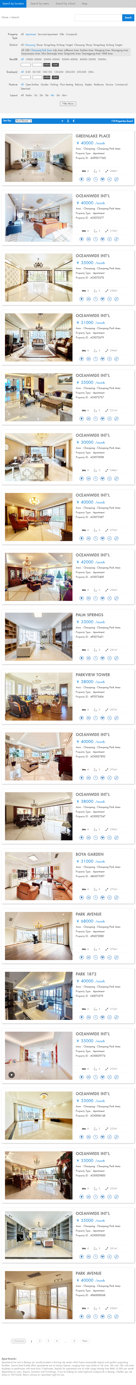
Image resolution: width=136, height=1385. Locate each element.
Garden (44, 84)
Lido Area (58, 50)
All (22, 34)
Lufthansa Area (71, 50)
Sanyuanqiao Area (30, 53)
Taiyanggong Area (91, 53)
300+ (91, 72)
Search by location (13, 3)
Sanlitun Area (86, 50)
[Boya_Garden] (81, 897)
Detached (25, 89)
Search (15, 17)
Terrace (109, 84)
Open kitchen (32, 84)
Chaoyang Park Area (41, 50)
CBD (27, 50)
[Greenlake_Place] (81, 179)
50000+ (102, 59)
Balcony (79, 84)
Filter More (68, 103)
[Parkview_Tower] (81, 718)
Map (84, 3)
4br (52, 95)
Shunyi (39, 45)
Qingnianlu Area (72, 53)
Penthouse (99, 84)
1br (35, 95)
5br (58, 95)
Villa (62, 34)
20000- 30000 (52, 59)
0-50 (28, 72)
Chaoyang (30, 45)
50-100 (36, 72)
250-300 (81, 72)
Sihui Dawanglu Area (52, 53)
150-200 (58, 72)
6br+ (64, 95)
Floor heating (66, 84)
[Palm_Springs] (81, 658)
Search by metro (40, 3)
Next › (85, 1341)
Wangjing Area (102, 50)
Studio (29, 95)
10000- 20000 (34, 59)
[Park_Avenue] (81, 957)
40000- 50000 (88, 59)
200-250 (70, 72)
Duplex (88, 84)
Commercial (121, 84)
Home (5, 17)
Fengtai (69, 45)
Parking (54, 84)
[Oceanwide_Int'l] (81, 239)
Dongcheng (49, 45)
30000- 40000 (70, 59)
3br (47, 95)
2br (41, 95)
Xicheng (61, 45)
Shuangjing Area (119, 50)
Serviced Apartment (48, 34)
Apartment (31, 34)
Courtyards (71, 34)
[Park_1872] (81, 1017)
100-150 (47, 72)
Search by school (65, 3)
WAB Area (107, 53)
